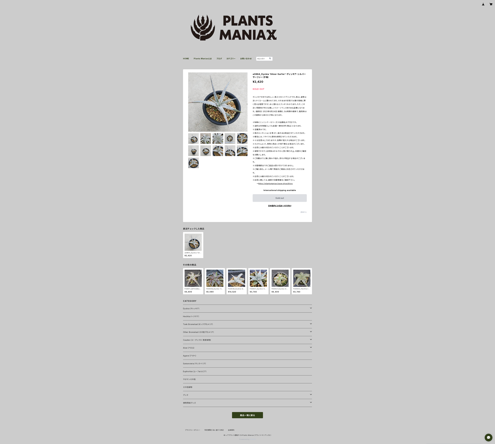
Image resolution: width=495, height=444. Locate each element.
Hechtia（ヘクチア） (191, 316)
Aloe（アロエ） (189, 348)
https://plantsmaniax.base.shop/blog (275, 183)
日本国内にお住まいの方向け (279, 206)
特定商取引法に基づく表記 (214, 430)
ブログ (219, 58)
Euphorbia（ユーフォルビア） (195, 371)
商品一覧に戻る (247, 415)
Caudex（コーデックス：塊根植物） (197, 340)
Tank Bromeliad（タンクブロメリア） (198, 324)
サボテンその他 (189, 379)
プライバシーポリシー (192, 430)
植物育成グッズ (189, 403)
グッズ (185, 395)
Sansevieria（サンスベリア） (194, 363)
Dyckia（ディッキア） (191, 308)
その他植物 (187, 387)
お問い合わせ (246, 58)
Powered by (244, 439)
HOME (186, 58)
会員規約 (231, 430)
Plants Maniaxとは (203, 58)
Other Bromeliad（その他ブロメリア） (198, 332)
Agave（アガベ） (190, 356)
